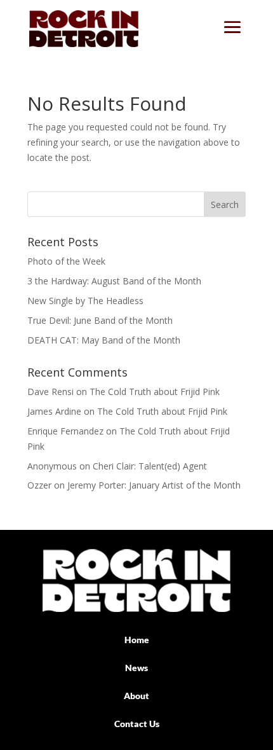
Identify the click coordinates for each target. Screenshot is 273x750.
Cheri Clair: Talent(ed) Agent (150, 466)
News (136, 667)
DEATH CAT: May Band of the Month (103, 340)
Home (136, 639)
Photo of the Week (66, 261)
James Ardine (54, 411)
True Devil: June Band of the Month (100, 320)
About (136, 695)
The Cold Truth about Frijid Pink (155, 391)
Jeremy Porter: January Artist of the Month (154, 485)
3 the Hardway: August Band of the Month (114, 281)
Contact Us (136, 723)
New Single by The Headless (85, 301)
